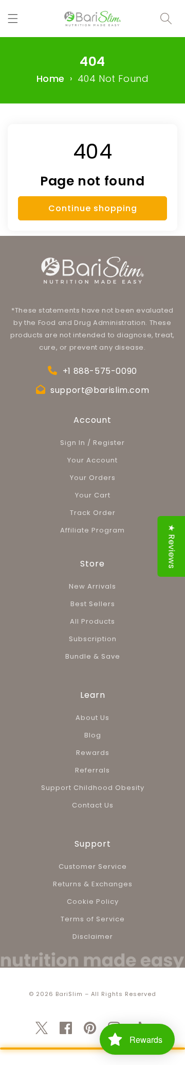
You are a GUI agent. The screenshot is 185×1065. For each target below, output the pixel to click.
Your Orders (93, 478)
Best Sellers (92, 604)
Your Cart (92, 495)
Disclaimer (92, 936)
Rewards (92, 753)
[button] (13, 18)
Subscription (93, 639)
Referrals (92, 770)
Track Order (93, 513)
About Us (92, 718)
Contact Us (93, 805)
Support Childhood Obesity (92, 788)
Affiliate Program (92, 530)
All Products (92, 621)
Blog (92, 735)
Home (50, 78)
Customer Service (93, 866)
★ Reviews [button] (171, 546)
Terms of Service (93, 919)
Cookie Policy (93, 901)
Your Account (92, 460)
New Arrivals (92, 586)
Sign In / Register (92, 443)
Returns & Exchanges (93, 884)
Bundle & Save (92, 656)
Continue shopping (92, 208)
